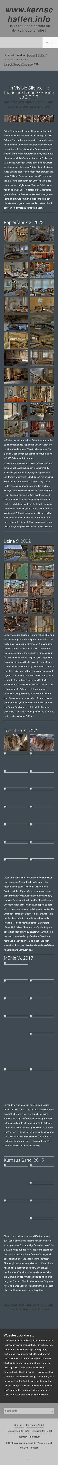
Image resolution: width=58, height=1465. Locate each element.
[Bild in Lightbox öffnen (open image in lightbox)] (16, 234)
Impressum (34, 1436)
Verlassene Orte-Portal (19, 1431)
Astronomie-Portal (35, 1425)
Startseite (19, 1425)
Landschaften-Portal (42, 1431)
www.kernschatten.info (29, 14)
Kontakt (23, 1436)
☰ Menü (50, 43)
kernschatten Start (36, 55)
